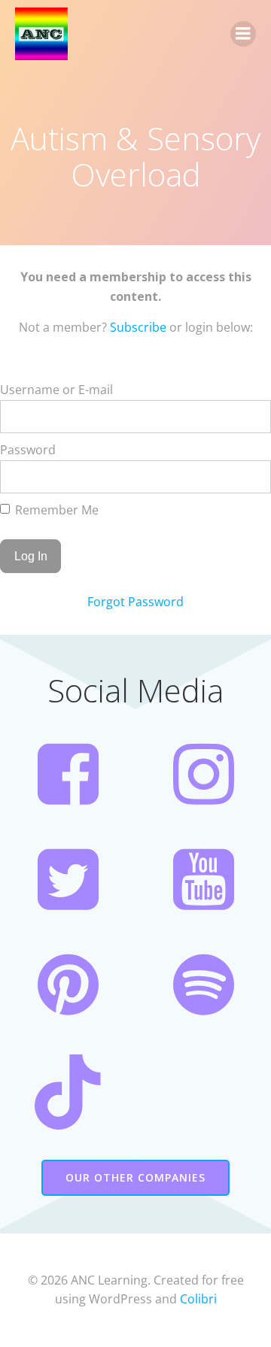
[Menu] (243, 34)
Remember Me (55, 510)
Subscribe (138, 327)
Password (28, 449)
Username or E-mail (56, 389)
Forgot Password (135, 601)
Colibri (198, 1299)
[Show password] (249, 476)
